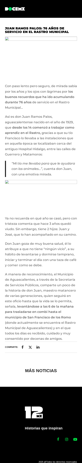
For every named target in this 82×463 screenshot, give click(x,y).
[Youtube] (75, 439)
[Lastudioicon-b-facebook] (58, 439)
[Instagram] (66, 439)
